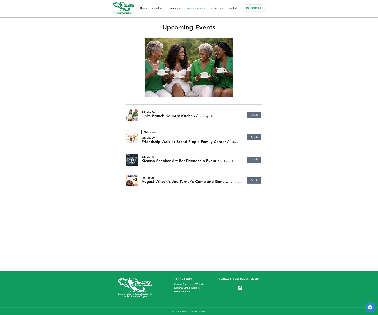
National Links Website (187, 287)
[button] (168, 116)
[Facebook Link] (240, 288)
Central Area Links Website (189, 284)
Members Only (182, 291)
